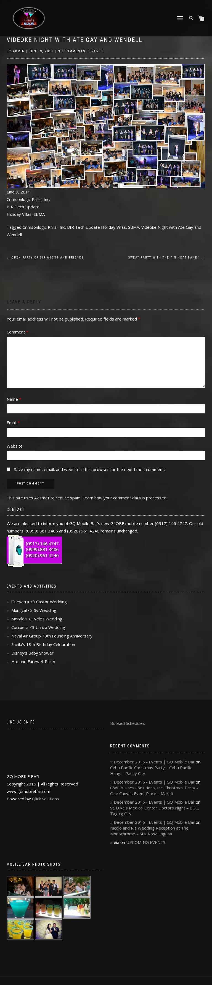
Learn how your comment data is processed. (125, 497)
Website (15, 446)
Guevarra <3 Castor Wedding (39, 601)
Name (14, 399)
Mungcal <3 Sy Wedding (33, 610)
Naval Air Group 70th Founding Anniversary (51, 636)
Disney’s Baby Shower (32, 653)
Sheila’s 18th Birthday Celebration (43, 644)
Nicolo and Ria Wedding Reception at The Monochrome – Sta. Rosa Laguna (149, 830)
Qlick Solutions (45, 798)
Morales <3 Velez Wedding (36, 618)
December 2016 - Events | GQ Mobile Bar (154, 762)
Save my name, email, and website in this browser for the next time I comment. (89, 469)
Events (96, 51)
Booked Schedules (127, 723)
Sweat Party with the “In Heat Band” (166, 257)
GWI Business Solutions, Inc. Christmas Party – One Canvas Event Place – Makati (154, 790)
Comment (17, 332)
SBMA (133, 227)
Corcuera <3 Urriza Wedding (38, 627)
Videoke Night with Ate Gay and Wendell (74, 39)
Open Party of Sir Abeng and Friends (45, 257)
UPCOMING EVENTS (145, 842)
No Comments (71, 51)
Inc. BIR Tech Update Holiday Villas (93, 227)
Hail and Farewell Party (33, 661)
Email (13, 422)
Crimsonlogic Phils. (40, 227)
